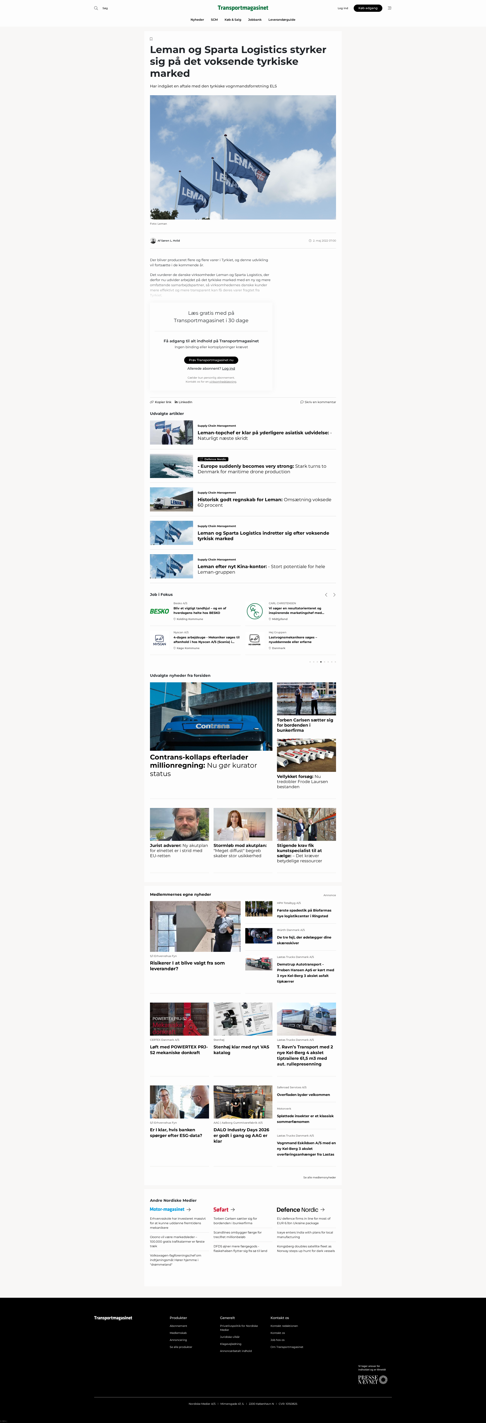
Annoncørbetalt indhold (236, 1351)
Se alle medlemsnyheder (319, 1177)
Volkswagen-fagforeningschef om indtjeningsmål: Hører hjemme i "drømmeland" (175, 1260)
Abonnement (178, 1326)
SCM (214, 19)
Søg (105, 8)
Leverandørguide (281, 19)
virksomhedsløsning (222, 381)
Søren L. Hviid (170, 240)
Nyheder (197, 19)
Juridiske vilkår (230, 1337)
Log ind (228, 368)
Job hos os (278, 1340)
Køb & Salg (233, 19)
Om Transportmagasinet (287, 1347)
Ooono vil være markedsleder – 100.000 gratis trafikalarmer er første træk (177, 1241)
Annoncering (178, 1340)
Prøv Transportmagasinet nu (211, 360)
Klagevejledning (230, 1344)
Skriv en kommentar (320, 402)
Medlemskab (178, 1333)
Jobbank (255, 19)
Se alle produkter (181, 1347)
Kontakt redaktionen (284, 1326)
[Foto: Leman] (243, 157)
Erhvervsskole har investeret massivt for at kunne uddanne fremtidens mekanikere (178, 1223)
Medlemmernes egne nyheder (180, 894)
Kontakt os (278, 1333)
